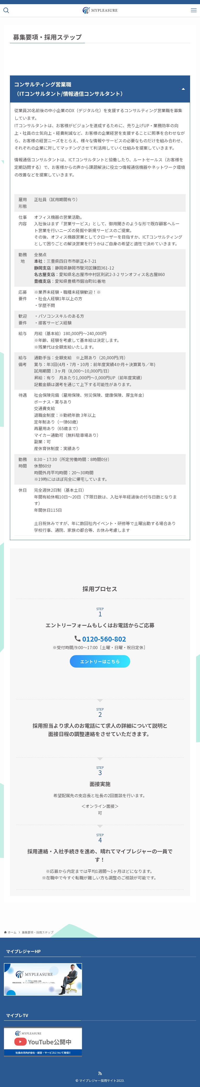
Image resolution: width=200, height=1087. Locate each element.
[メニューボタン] (194, 10)
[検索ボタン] (6, 10)
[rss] (100, 1073)
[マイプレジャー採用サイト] (100, 10)
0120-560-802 (104, 638)
